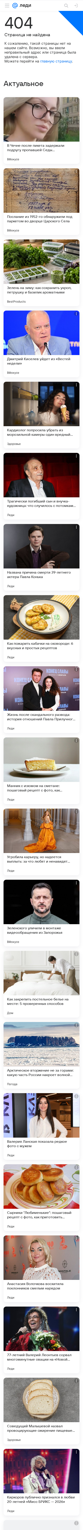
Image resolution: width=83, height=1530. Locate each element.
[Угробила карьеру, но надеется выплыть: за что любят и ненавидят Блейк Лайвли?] (41, 842)
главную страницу (56, 61)
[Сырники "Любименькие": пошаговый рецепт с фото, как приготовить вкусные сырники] (41, 1197)
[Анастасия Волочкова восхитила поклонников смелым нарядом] (41, 1268)
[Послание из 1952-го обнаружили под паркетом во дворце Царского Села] (41, 201)
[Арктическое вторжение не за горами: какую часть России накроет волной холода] (41, 1055)
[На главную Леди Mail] (24, 5)
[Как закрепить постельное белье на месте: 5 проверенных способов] (41, 984)
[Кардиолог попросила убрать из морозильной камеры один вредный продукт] (41, 415)
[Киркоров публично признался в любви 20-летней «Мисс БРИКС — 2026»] (41, 1482)
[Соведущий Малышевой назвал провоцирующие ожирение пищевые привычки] (41, 1411)
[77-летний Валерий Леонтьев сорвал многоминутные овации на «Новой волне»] (41, 1340)
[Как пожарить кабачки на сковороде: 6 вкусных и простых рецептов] (41, 628)
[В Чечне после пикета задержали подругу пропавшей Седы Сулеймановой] (41, 130)
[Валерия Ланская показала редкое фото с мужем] (41, 1126)
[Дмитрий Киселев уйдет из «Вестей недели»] (41, 344)
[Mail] (15, 5)
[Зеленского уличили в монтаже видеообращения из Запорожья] (41, 913)
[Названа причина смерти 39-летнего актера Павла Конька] (41, 557)
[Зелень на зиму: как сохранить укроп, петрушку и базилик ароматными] (41, 272)
